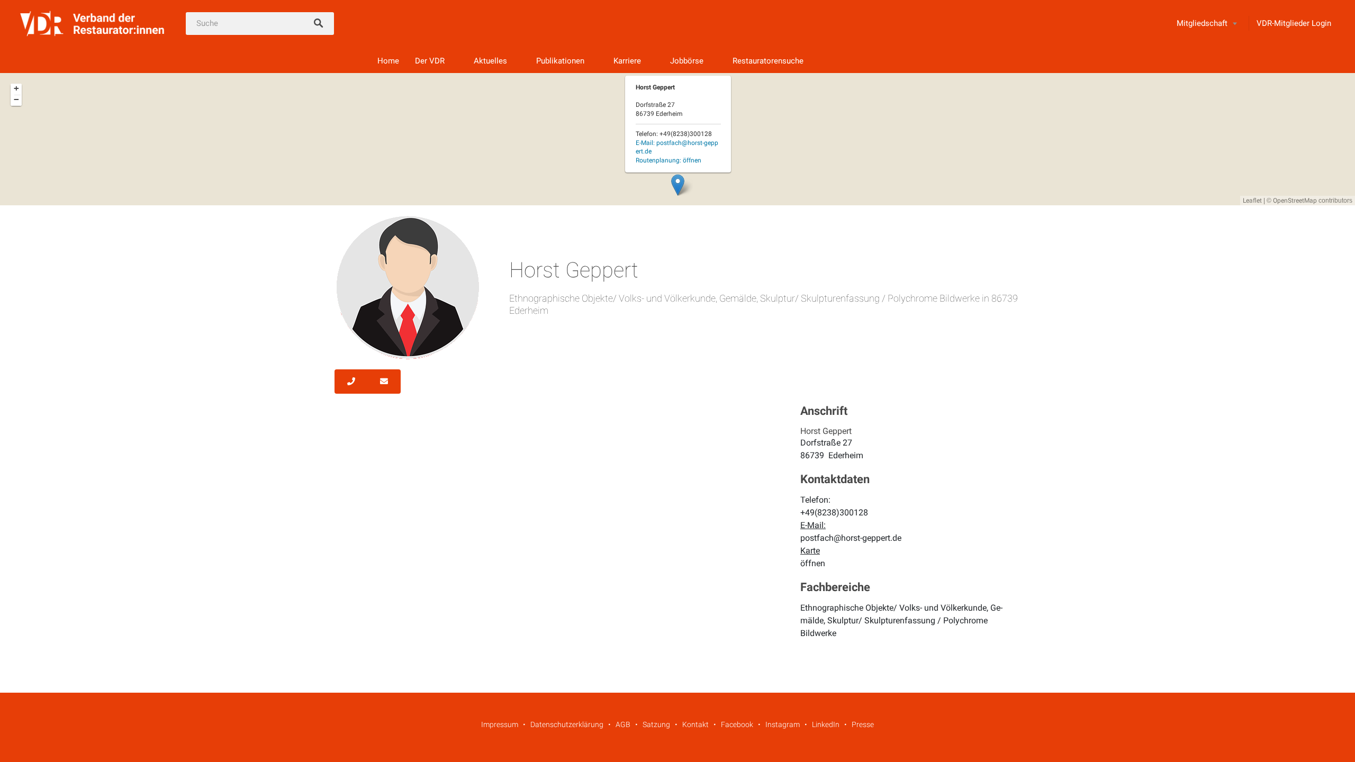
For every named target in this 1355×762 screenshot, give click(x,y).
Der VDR (430, 61)
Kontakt (695, 724)
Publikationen (560, 61)
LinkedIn (825, 724)
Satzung (656, 724)
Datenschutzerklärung (566, 724)
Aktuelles (490, 61)
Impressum (499, 724)
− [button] (16, 99)
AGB (623, 724)
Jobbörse (686, 61)
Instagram (782, 724)
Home (388, 61)
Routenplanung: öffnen (668, 160)
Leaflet (1252, 200)
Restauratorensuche (768, 61)
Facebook (737, 724)
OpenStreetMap (1295, 200)
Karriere (627, 61)
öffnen (812, 563)
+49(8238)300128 (834, 512)
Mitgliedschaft (1202, 23)
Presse (863, 724)
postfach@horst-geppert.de (850, 538)
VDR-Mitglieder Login (1294, 23)
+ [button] (16, 88)
